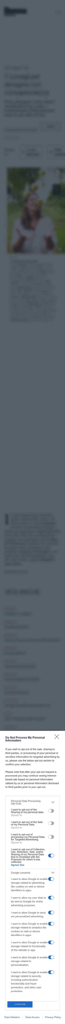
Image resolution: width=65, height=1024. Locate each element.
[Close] (58, 737)
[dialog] (32, 877)
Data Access (32, 1017)
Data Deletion (12, 1017)
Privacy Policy (53, 1017)
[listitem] (32, 802)
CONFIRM (20, 1004)
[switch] (51, 811)
